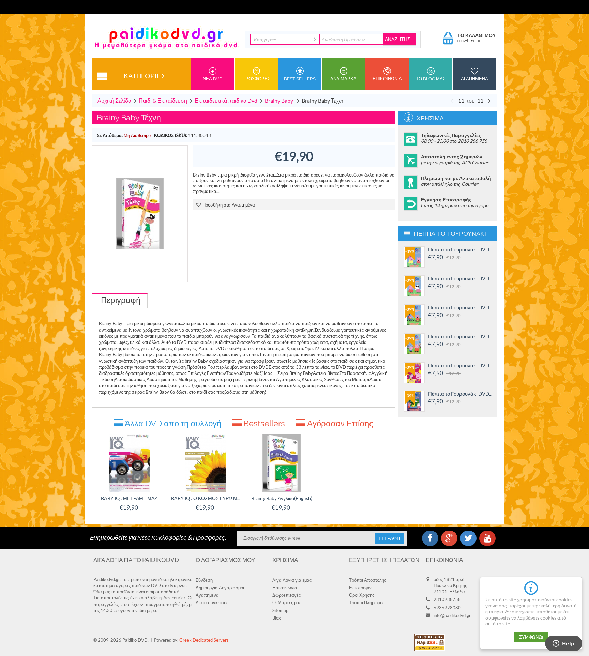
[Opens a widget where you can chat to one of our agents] (563, 644)
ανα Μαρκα (343, 78)
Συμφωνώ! (531, 637)
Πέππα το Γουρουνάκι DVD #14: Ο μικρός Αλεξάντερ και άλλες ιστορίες (460, 307)
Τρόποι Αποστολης (367, 580)
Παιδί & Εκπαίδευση (163, 100)
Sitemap (280, 610)
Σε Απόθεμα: (110, 135)
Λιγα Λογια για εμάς (292, 580)
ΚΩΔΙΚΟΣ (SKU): (170, 135)
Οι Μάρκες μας (286, 602)
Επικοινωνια (387, 78)
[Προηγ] (452, 100)
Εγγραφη (389, 538)
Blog (276, 618)
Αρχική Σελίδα (114, 100)
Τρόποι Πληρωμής (366, 602)
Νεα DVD (212, 78)
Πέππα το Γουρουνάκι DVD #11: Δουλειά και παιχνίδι (460, 394)
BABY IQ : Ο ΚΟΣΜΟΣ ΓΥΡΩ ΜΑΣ (205, 498)
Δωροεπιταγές (286, 595)
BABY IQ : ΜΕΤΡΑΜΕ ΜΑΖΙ (130, 498)
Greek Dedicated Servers (204, 640)
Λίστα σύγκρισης (212, 602)
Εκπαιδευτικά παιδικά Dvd (226, 100)
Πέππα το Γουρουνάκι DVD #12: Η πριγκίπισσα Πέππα (460, 365)
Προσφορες (256, 78)
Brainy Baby (279, 100)
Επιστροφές (360, 587)
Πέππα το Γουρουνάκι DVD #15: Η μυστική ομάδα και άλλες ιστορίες (460, 278)
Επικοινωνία (284, 587)
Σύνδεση (204, 580)
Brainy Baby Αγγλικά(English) (281, 498)
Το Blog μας (430, 78)
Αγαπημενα (474, 78)
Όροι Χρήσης (361, 595)
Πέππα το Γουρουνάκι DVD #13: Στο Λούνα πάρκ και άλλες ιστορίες (460, 336)
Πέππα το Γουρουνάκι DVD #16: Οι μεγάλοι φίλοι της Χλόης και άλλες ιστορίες (460, 249)
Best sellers (300, 78)
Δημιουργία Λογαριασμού (220, 587)
